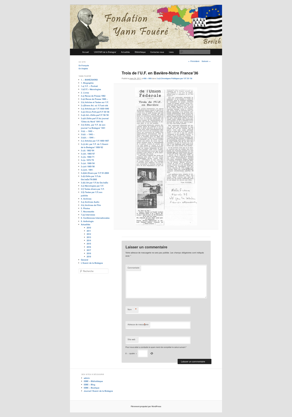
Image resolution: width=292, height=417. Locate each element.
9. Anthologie (87, 221)
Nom (132, 309)
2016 (89, 246)
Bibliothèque (140, 52)
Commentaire (133, 267)
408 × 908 (147, 78)
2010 (89, 227)
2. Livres (85, 92)
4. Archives (86, 198)
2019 (89, 256)
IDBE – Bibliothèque (93, 381)
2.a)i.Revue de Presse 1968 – (94, 99)
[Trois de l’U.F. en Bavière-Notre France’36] (166, 156)
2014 (89, 240)
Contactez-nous (157, 52)
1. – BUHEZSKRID (89, 79)
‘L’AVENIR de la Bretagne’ (105, 52)
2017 (89, 250)
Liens (171, 52)
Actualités (125, 52)
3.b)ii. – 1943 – (87, 134)
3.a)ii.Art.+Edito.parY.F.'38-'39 (95, 115)
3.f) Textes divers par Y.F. (92, 188)
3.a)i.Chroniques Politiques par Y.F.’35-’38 (174, 78)
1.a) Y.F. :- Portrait (89, 86)
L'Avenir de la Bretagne (92, 262)
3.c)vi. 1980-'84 (88, 163)
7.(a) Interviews (88, 214)
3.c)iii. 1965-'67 (88, 153)
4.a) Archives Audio (90, 201)
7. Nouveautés (87, 211)
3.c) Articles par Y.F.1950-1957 (95, 140)
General (84, 259)
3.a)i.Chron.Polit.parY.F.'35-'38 (95, 111)
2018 (89, 253)
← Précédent (193, 61)
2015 (89, 243)
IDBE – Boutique (91, 387)
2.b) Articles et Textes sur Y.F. (95, 102)
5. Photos (85, 208)
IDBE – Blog (89, 384)
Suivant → (206, 61)
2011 (89, 230)
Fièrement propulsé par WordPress (146, 406)
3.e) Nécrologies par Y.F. (92, 185)
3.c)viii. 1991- (87, 169)
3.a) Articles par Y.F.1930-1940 (95, 108)
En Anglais (83, 68)
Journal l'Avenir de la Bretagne (98, 390)
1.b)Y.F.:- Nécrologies (91, 89)
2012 (89, 234)
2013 (89, 237)
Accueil (85, 52)
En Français (84, 65)
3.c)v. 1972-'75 (87, 160)
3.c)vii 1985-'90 (88, 166)
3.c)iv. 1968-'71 (87, 156)
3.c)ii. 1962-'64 (87, 150)
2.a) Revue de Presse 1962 (93, 95)
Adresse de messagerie (138, 324)
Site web (131, 339)
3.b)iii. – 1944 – (88, 137)
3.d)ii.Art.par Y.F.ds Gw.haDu (94, 182)
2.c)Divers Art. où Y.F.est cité (94, 105)
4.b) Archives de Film (91, 205)
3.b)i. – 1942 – (87, 131)
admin (87, 378)
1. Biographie (87, 82)
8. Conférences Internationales (95, 217)
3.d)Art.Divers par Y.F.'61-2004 (95, 173)
